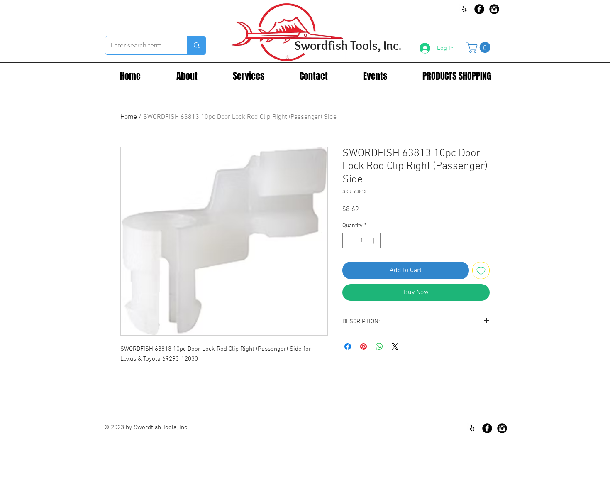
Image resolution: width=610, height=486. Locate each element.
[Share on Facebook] (348, 346)
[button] (479, 47)
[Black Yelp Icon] (464, 9)
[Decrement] (349, 240)
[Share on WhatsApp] (379, 346)
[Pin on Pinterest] (363, 346)
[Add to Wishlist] (481, 270)
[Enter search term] (196, 45)
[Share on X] (395, 346)
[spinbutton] (361, 240)
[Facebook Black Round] (479, 9)
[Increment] (374, 240)
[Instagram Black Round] (494, 9)
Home (128, 117)
